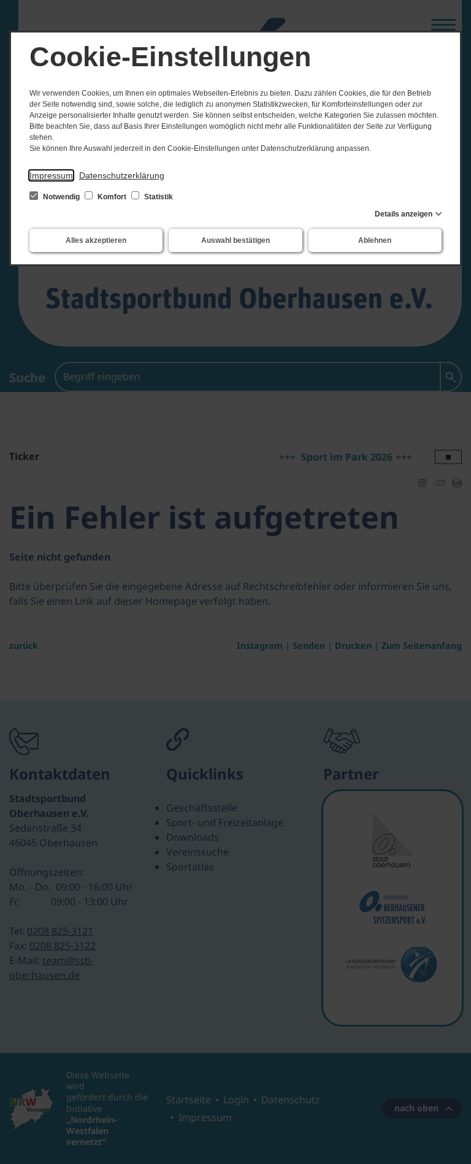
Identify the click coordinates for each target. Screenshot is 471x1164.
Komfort (112, 197)
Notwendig (61, 197)
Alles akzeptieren (96, 240)
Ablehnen (374, 240)
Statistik (157, 197)
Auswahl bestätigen (235, 240)
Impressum (51, 175)
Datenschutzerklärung (121, 175)
